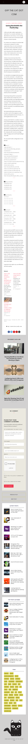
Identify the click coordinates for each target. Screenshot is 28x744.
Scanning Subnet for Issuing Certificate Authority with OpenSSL (17, 589)
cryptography (19, 681)
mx (15, 692)
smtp (21, 326)
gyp (19, 684)
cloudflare (11, 681)
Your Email (7, 447)
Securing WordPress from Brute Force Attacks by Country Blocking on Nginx (14, 358)
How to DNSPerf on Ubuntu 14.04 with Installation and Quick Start (16, 636)
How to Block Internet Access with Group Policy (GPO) (17, 572)
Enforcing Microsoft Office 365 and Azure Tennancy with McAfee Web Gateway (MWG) (17, 581)
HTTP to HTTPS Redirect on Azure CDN (17, 536)
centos (12, 678)
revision (6, 700)
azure (11, 673)
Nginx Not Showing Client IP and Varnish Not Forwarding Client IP (14, 399)
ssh (15, 703)
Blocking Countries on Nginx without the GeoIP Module (16, 647)
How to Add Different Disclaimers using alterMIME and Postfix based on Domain (16, 642)
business (6, 678)
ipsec (17, 686)
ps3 (5, 697)
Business (8, 23)
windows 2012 (8, 708)
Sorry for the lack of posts (17, 562)
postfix (17, 326)
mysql (20, 692)
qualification (11, 697)
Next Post (14, 499)
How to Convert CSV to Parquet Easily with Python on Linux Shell (17, 511)
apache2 (6, 673)
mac (10, 689)
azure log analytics (9, 676)
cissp (6, 681)
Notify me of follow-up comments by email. (14, 476)
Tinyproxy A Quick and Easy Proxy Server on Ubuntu (16, 623)
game (10, 684)
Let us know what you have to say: (13, 429)
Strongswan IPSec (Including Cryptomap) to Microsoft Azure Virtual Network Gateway (17, 546)
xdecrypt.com (8, 711)
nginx (6, 694)
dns (5, 684)
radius (17, 697)
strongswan (7, 705)
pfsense (11, 694)
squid (10, 703)
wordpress (15, 708)
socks (6, 703)
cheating (18, 678)
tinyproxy (14, 705)
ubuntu (20, 705)
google (14, 684)
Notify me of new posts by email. (12, 481)
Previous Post (14, 494)
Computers (14, 23)
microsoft (7, 692)
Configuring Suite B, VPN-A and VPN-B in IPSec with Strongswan (14, 379)
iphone (11, 686)
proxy (21, 694)
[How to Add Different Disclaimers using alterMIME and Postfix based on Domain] (8, 284)
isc (20, 686)
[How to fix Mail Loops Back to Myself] (18, 281)
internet (20, 23)
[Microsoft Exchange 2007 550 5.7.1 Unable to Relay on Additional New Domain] (8, 299)
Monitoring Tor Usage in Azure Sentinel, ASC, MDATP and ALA (16, 528)
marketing (15, 689)
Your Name (7, 441)
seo (17, 700)
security (12, 700)
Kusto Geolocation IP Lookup (16, 518)
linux (15, 326)
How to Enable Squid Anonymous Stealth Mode (15, 653)
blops (16, 676)
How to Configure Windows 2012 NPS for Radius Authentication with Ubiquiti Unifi (16, 611)
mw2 (12, 692)
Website (6, 454)
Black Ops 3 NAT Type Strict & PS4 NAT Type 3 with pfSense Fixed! (16, 554)
